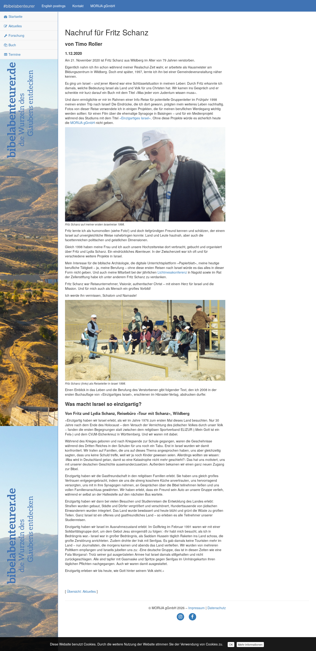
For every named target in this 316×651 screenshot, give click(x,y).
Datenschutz (217, 607)
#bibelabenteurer (19, 6)
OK (231, 644)
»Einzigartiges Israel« (135, 118)
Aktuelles (15, 26)
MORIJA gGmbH (102, 5)
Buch (12, 45)
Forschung (16, 35)
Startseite (15, 16)
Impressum (196, 607)
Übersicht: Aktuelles (81, 591)
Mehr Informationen (250, 644)
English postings (53, 5)
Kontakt (78, 5)
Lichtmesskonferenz (172, 272)
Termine (14, 54)
